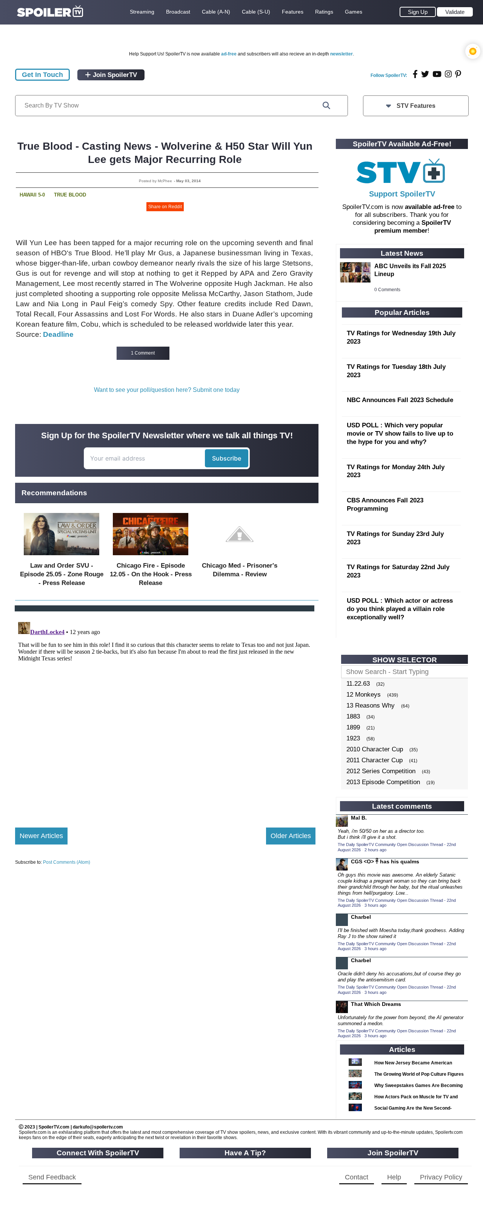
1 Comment (143, 353)
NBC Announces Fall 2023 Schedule (400, 400)
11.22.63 (358, 683)
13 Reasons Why (370, 705)
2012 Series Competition (380, 771)
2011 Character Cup (374, 760)
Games (353, 12)
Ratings (324, 12)
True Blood (70, 195)
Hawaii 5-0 (32, 195)
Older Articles (291, 836)
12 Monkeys (363, 694)
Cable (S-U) (256, 12)
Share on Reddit (165, 206)
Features (292, 12)
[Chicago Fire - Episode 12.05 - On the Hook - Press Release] (150, 556)
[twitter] (425, 74)
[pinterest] (458, 74)
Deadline (58, 334)
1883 (353, 716)
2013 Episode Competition (383, 782)
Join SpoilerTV (114, 74)
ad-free (229, 54)
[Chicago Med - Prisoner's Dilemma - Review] (239, 556)
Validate (455, 12)
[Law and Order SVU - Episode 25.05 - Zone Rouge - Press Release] (61, 556)
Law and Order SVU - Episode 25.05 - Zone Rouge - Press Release (61, 574)
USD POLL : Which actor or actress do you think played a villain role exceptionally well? (400, 609)
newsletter (341, 54)
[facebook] (415, 74)
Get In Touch (42, 74)
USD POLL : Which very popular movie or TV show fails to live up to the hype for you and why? (400, 433)
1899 (353, 727)
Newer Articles (41, 836)
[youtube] (437, 74)
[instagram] (448, 74)
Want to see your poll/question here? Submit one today (167, 390)
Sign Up (418, 12)
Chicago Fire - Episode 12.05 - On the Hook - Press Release (151, 574)
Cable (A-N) (216, 12)
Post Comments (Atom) (66, 862)
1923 (353, 738)
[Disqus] (165, 713)
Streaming (142, 12)
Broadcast (178, 12)
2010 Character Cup (374, 749)
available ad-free (429, 206)
